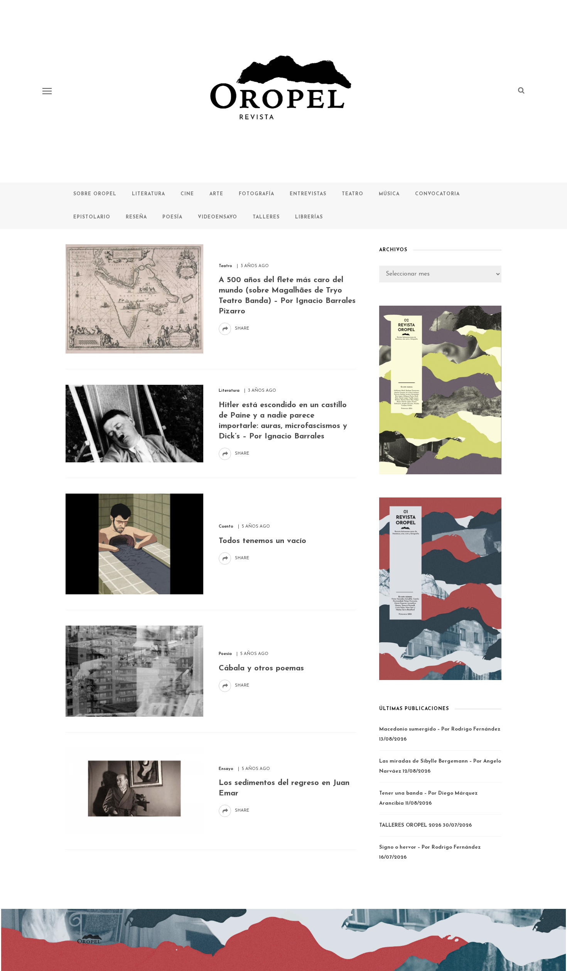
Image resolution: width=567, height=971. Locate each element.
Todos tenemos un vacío (262, 541)
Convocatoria (437, 194)
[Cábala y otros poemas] (134, 671)
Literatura (148, 194)
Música (389, 194)
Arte (216, 194)
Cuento (226, 526)
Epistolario (91, 217)
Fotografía (256, 194)
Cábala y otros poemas (261, 668)
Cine (187, 194)
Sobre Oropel (94, 194)
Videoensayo (217, 217)
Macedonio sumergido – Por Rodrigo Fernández (439, 729)
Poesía (172, 217)
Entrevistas (308, 194)
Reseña (136, 217)
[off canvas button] (47, 91)
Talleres (266, 217)
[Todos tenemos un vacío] (134, 543)
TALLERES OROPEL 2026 (410, 825)
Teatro (352, 194)
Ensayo (226, 769)
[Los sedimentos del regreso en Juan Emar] (134, 791)
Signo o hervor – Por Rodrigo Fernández (430, 847)
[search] (521, 91)
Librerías (309, 217)
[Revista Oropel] (90, 940)
